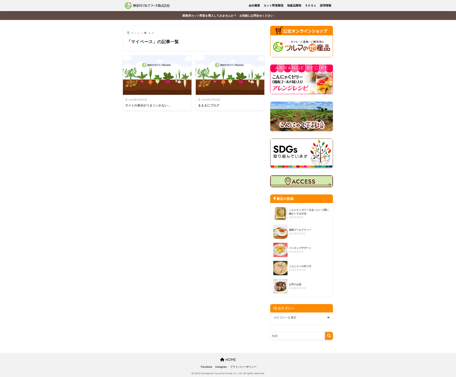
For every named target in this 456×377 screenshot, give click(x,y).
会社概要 (254, 5)
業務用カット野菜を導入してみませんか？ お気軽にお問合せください (228, 15)
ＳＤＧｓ (310, 5)
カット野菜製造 (274, 5)
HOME (230, 359)
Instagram (221, 366)
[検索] (329, 336)
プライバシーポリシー (243, 366)
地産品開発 (294, 5)
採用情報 (325, 5)
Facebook (206, 366)
